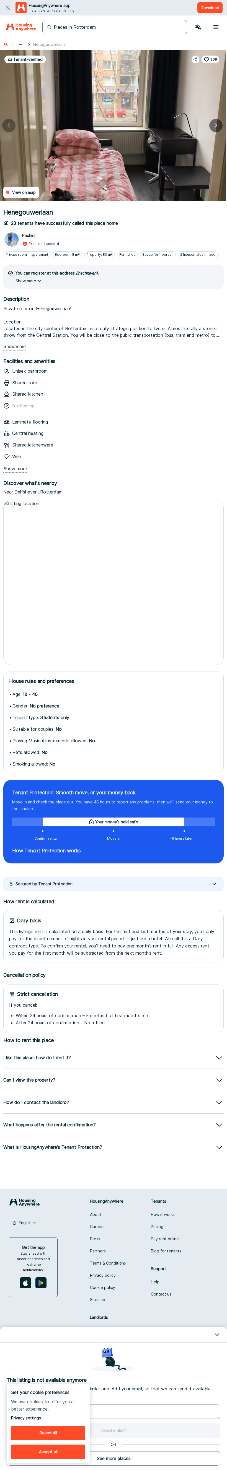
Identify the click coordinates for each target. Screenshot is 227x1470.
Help (155, 1282)
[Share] (195, 59)
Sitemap (97, 1299)
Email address (19, 1400)
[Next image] (216, 125)
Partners (98, 1251)
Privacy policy (103, 1275)
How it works (163, 1214)
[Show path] (20, 44)
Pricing (157, 1226)
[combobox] (24, 1223)
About (95, 1214)
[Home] (21, 27)
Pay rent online (165, 1238)
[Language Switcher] (198, 27)
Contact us (161, 1294)
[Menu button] (215, 27)
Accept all (48, 1451)
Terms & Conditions (108, 1263)
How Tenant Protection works (46, 850)
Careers (97, 1226)
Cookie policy (102, 1287)
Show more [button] (26, 280)
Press (95, 1238)
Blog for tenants (166, 1251)
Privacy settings (26, 1418)
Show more (14, 346)
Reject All (48, 1432)
